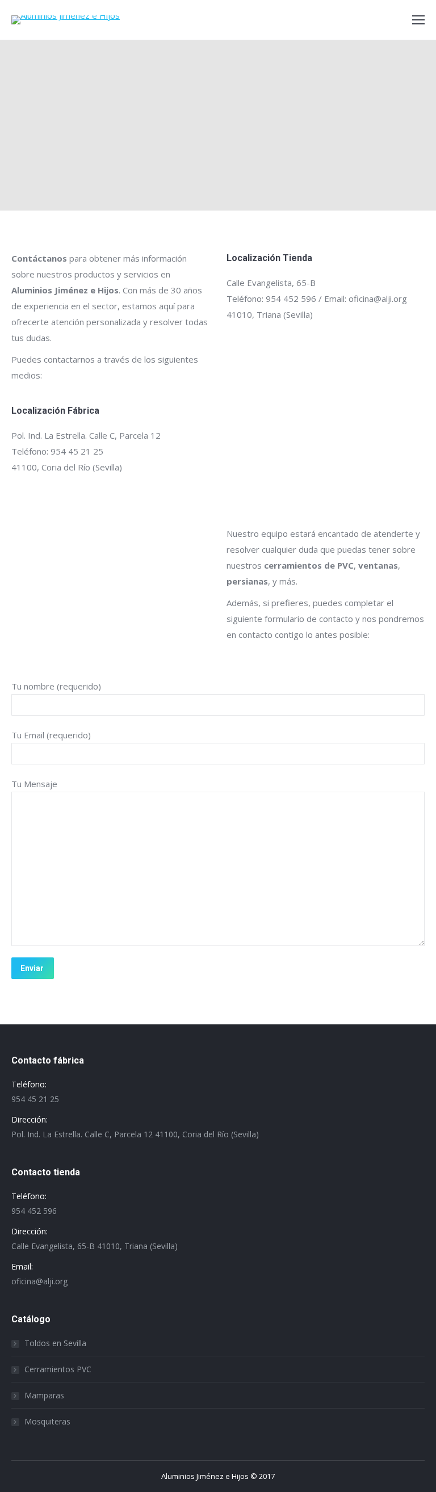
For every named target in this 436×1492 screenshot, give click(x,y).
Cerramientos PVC (57, 1369)
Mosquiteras (47, 1421)
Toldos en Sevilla (55, 1343)
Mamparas (44, 1395)
